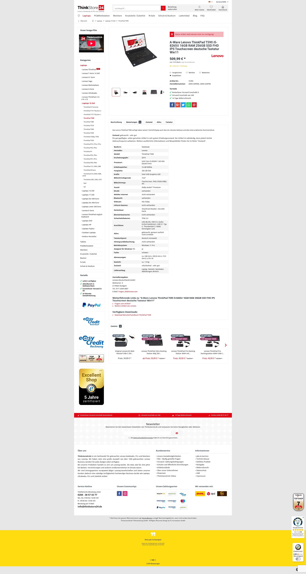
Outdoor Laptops (89, 232)
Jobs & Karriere (202, 456)
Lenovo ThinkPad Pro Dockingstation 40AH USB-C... (212, 352)
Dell (84, 183)
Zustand (149, 122)
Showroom (161, 473)
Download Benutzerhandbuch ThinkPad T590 (132, 315)
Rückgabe (200, 464)
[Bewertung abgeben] (190, 55)
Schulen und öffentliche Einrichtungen (172, 464)
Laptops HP (86, 224)
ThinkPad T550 (88, 133)
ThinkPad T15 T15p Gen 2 (92, 111)
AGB (198, 473)
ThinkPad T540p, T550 (91, 137)
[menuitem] (221, 1)
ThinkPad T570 (88, 126)
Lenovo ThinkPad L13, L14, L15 (90, 98)
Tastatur (169, 122)
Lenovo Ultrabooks (89, 93)
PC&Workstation (86, 246)
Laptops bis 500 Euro (90, 199)
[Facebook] (172, 104)
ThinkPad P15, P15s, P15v (92, 144)
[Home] (79, 16)
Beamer (83, 258)
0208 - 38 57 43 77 (87, 494)
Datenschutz (201, 470)
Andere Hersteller (89, 236)
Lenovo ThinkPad (90, 69)
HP (84, 187)
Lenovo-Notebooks (127, 456)
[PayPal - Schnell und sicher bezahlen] (91, 305)
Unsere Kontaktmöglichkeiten (169, 456)
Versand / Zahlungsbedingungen (170, 462)
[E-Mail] (194, 104)
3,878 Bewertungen (153, 564)
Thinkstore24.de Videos (166, 476)
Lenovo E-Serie (88, 210)
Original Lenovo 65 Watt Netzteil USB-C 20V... (124, 352)
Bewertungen (133, 122)
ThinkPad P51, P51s (90, 159)
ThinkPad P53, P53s (90, 148)
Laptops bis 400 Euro (90, 202)
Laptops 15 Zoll (88, 103)
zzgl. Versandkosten (188, 62)
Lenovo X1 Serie (88, 77)
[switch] (298, 558)
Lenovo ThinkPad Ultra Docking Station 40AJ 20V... (154, 352)
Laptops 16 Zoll (88, 191)
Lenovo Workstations (90, 85)
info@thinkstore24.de (90, 506)
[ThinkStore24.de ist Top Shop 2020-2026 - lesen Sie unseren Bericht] (298, 502)
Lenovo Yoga (87, 81)
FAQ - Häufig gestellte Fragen (168, 459)
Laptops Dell (87, 221)
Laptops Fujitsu (88, 228)
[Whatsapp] (188, 104)
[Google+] (177, 104)
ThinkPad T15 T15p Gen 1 (92, 114)
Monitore (83, 250)
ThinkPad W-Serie (89, 170)
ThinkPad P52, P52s (90, 155)
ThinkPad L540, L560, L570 (92, 179)
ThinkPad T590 (88, 118)
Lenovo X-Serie (88, 89)
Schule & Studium (87, 266)
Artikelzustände (163, 467)
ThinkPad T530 (88, 140)
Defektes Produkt (203, 462)
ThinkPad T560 (88, 129)
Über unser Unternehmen (167, 470)
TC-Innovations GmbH (177, 521)
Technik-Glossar (202, 459)
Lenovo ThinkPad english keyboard (91, 215)
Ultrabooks (82, 476)
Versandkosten (147, 518)
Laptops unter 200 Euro (91, 206)
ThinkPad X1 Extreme (90, 107)
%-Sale (83, 262)
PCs (136, 456)
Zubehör (116, 326)
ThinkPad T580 (88, 122)
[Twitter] (183, 104)
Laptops (83, 65)
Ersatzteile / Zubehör (88, 254)
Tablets (83, 242)
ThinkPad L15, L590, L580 (92, 166)
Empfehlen (176, 75)
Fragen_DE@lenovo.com (127, 291)
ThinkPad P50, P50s (90, 163)
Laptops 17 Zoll (88, 195)
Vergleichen (177, 72)
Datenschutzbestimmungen (143, 438)
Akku (159, 122)
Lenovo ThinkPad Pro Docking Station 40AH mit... (183, 352)
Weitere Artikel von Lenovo (125, 306)
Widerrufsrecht (202, 467)
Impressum (200, 476)
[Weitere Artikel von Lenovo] (218, 56)
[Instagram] (125, 493)
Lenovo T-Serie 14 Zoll (91, 73)
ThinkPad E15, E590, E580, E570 (92, 175)
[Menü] (302, 544)
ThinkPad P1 (87, 151)
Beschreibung (116, 122)
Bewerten (206, 72)
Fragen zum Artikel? (122, 303)
